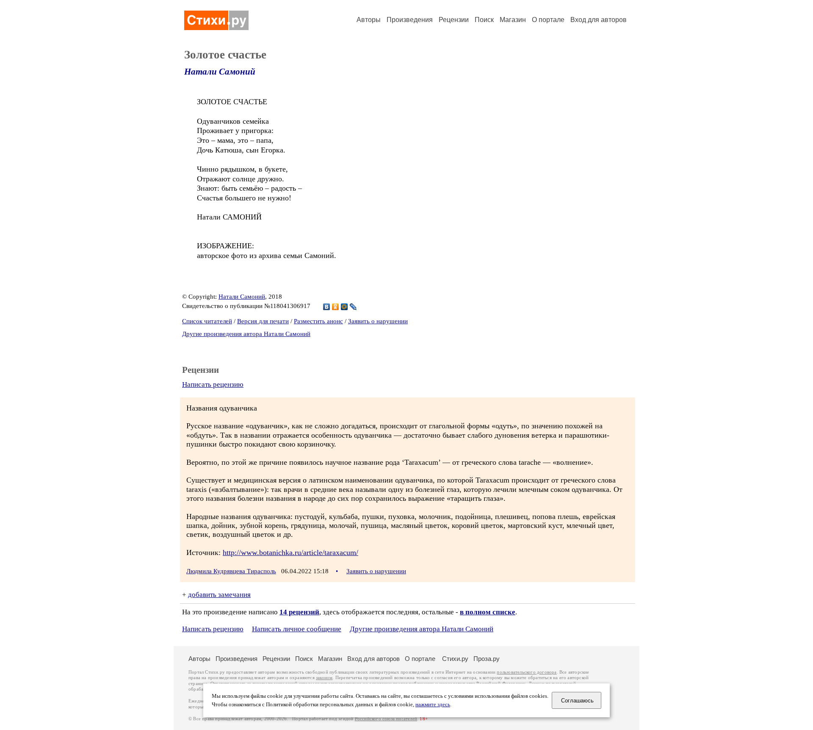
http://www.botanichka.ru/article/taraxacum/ (290, 552)
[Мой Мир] (344, 306)
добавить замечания (219, 595)
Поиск (484, 19)
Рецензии (454, 19)
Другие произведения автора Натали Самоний (246, 333)
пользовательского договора (526, 672)
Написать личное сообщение (296, 629)
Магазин (513, 19)
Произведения (410, 19)
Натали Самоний (219, 72)
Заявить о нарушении (378, 321)
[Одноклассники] (335, 306)
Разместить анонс (318, 321)
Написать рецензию (212, 384)
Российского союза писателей (386, 718)
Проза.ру (486, 658)
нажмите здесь (432, 705)
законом (324, 677)
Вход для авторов (598, 19)
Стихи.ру (455, 658)
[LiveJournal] (353, 306)
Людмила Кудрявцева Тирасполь (231, 571)
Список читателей (207, 321)
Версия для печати (263, 321)
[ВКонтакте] (326, 306)
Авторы (369, 19)
